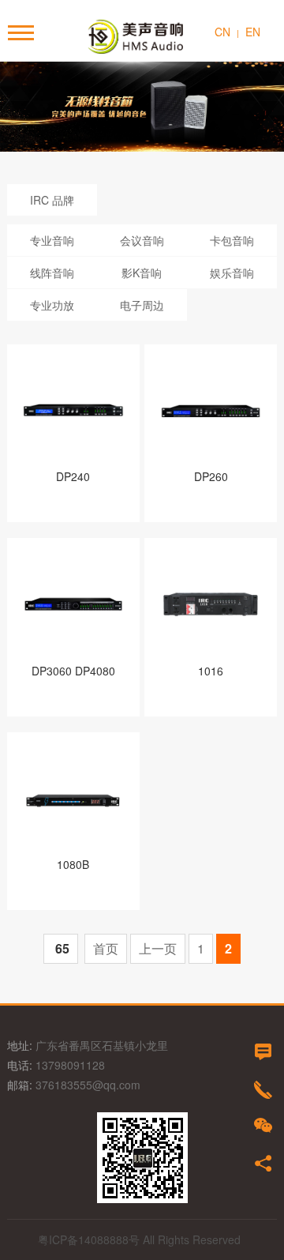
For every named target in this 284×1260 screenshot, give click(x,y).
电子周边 (142, 305)
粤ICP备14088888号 (89, 1239)
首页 (105, 948)
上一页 (158, 948)
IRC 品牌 (52, 200)
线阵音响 (52, 272)
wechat (263, 1125)
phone (263, 1090)
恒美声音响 (142, 36)
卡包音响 (232, 240)
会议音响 (142, 240)
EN (252, 31)
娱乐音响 (232, 272)
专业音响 (52, 240)
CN (222, 31)
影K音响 (141, 272)
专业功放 (52, 305)
